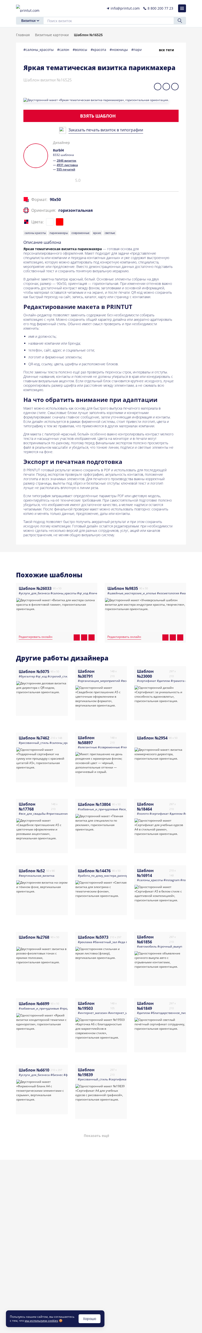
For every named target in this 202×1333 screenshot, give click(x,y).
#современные (109, 747)
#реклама (85, 942)
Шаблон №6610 (34, 1070)
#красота (99, 49)
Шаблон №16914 (145, 873)
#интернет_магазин (92, 1013)
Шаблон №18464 (145, 807)
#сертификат (146, 681)
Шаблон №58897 (86, 740)
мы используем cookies (41, 1320)
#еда (121, 942)
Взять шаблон (98, 116)
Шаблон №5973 (93, 937)
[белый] (49, 222)
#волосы (80, 49)
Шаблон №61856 (145, 939)
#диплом (163, 681)
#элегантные (87, 747)
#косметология (168, 593)
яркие (97, 233)
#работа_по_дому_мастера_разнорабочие (108, 875)
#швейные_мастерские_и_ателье (131, 593)
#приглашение (57, 814)
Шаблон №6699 (34, 1003)
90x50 (55, 199)
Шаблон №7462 (34, 737)
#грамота (178, 681)
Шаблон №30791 (86, 674)
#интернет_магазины (124, 1013)
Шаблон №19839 (86, 1072)
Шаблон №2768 (34, 937)
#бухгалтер (27, 676)
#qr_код (82, 593)
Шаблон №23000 (145, 674)
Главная (23, 34)
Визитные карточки (52, 34)
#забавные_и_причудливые (98, 809)
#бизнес (56, 1075)
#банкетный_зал (105, 942)
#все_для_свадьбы (32, 814)
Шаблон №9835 (122, 588)
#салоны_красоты (39, 49)
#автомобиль (147, 946)
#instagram (172, 880)
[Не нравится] (40, 182)
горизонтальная (75, 210)
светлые (110, 233)
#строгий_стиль (59, 676)
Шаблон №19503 (86, 1006)
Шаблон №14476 (94, 870)
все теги (166, 49)
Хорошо (89, 1318)
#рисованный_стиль (34, 743)
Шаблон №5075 (34, 671)
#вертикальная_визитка (36, 875)
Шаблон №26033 (35, 588)
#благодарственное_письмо (171, 1013)
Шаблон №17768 (27, 807)
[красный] (59, 222)
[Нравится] (31, 180)
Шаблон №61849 (145, 1006)
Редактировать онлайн (35, 637)
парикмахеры (59, 233)
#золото (143, 814)
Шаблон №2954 (152, 737)
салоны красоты (35, 233)
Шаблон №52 (32, 870)
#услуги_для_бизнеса (34, 593)
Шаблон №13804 (94, 804)
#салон (63, 49)
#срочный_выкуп (169, 946)
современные (80, 233)
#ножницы (119, 49)
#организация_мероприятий (99, 681)
